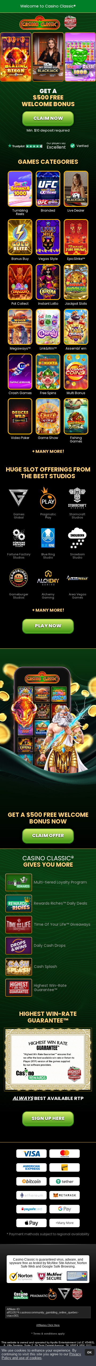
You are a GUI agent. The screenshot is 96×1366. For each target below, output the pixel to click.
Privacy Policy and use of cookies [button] (41, 1356)
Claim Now (48, 118)
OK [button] (89, 1352)
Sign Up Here (48, 1118)
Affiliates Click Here (48, 1325)
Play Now (20, 193)
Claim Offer (48, 835)
